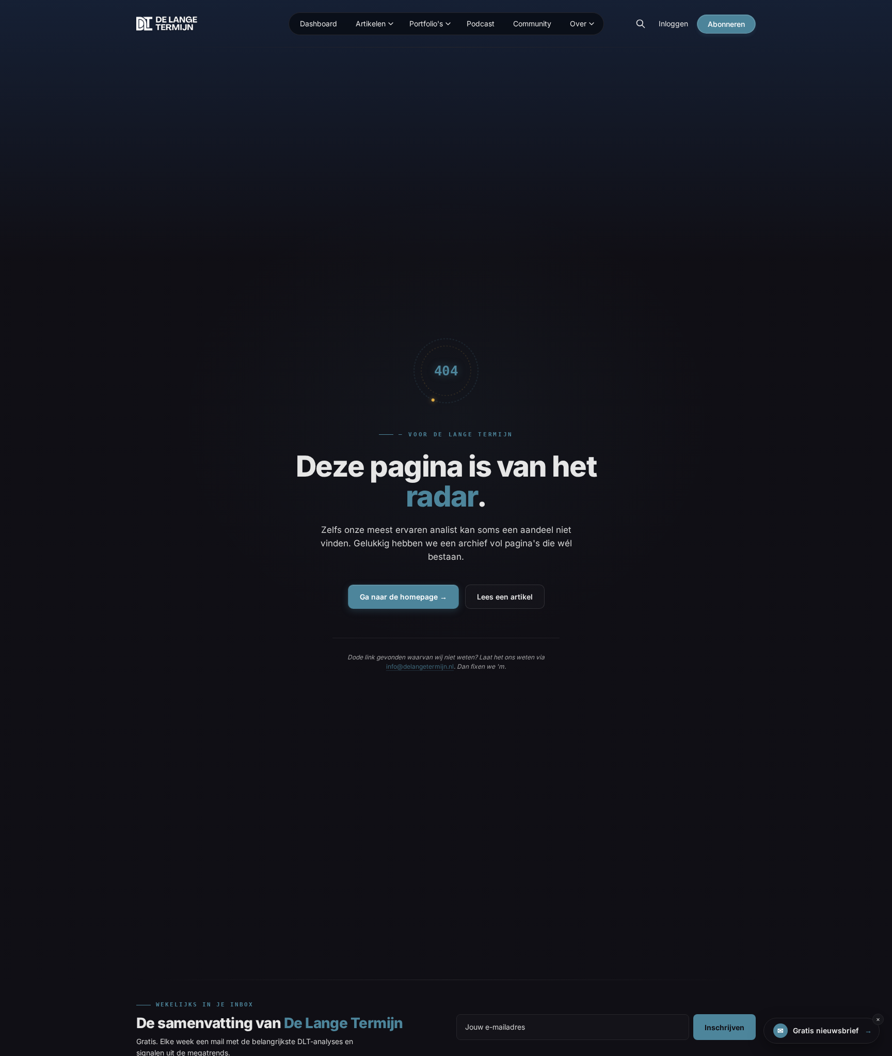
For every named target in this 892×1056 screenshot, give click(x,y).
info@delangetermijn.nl (420, 666)
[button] (821, 1031)
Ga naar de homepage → (403, 596)
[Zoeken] (640, 23)
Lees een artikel (505, 596)
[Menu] (391, 23)
